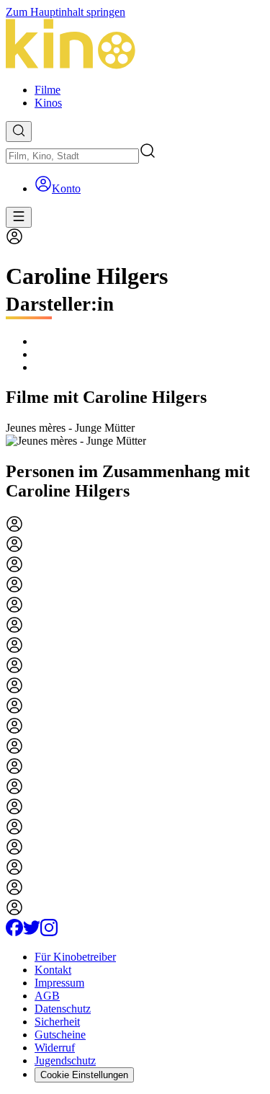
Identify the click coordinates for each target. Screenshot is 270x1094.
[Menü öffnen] (19, 217)
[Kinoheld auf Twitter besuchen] (31, 932)
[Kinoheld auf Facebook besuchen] (14, 932)
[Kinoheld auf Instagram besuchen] (49, 932)
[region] (135, 435)
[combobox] (72, 156)
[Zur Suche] (19, 131)
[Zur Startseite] (135, 45)
